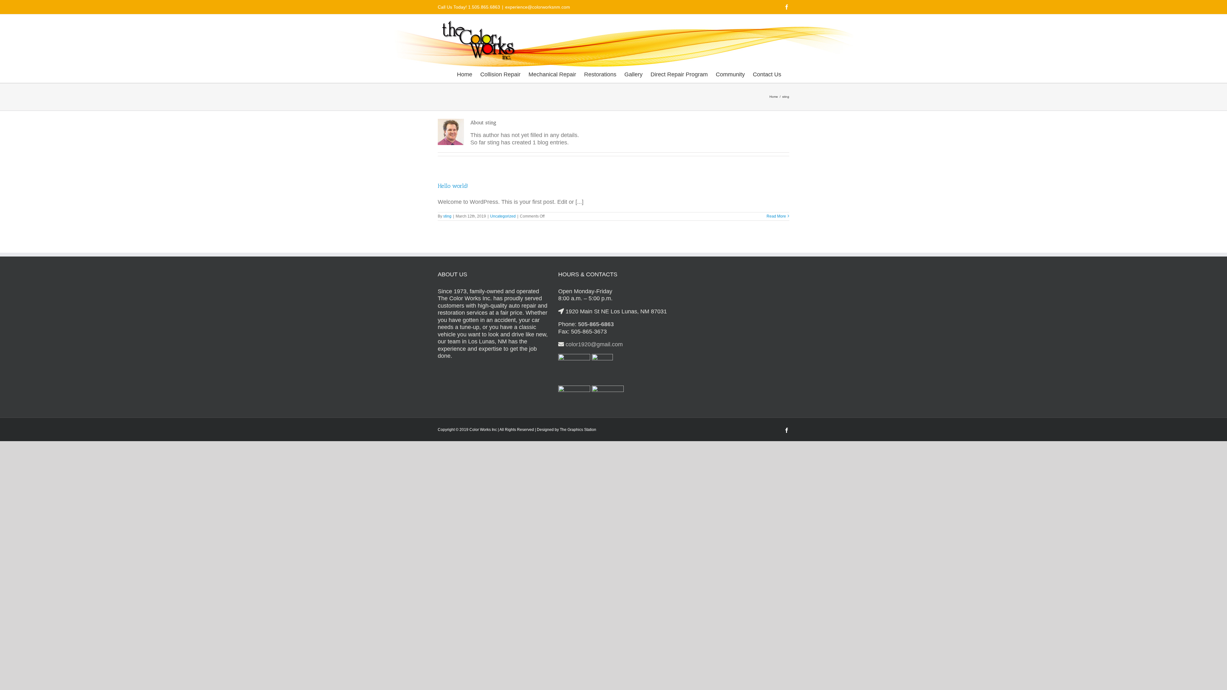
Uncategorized (503, 216)
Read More (776, 216)
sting (447, 216)
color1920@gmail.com (594, 344)
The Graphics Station (578, 429)
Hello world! (453, 185)
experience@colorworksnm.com (537, 7)
